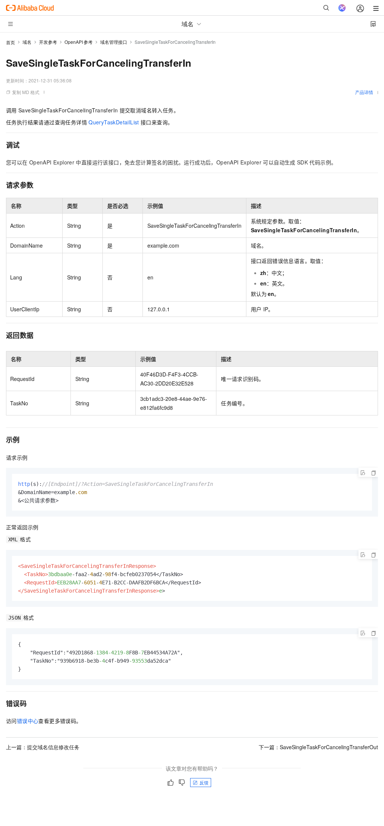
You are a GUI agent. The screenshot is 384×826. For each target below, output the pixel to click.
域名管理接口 (113, 42)
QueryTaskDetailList (113, 122)
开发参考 (48, 42)
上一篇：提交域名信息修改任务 (43, 747)
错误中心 (28, 720)
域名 (27, 42)
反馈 (204, 782)
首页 (10, 42)
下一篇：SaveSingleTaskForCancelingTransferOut (318, 747)
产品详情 (364, 92)
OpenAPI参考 (78, 42)
